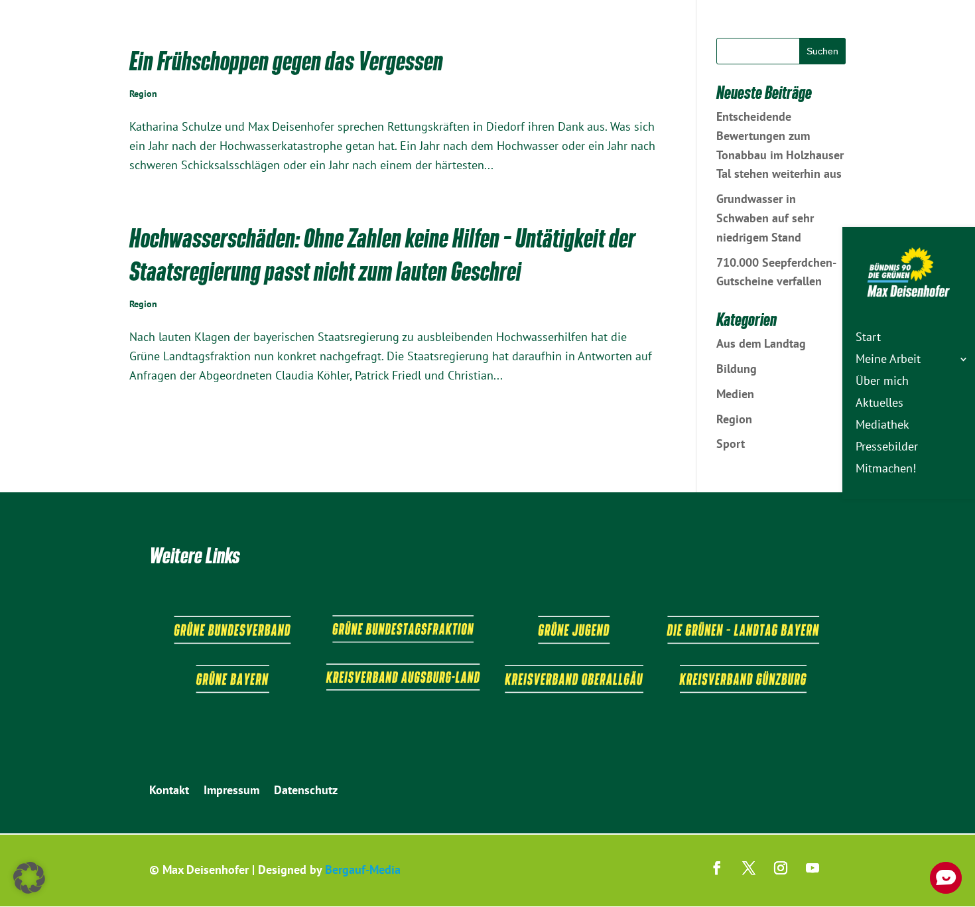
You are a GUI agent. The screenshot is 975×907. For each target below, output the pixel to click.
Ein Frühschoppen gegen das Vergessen (286, 61)
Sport (730, 443)
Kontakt (169, 792)
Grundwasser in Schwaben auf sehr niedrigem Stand (765, 218)
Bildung (736, 368)
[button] (29, 878)
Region (143, 94)
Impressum (231, 792)
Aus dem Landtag (761, 343)
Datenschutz (306, 792)
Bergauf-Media (363, 869)
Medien (735, 393)
